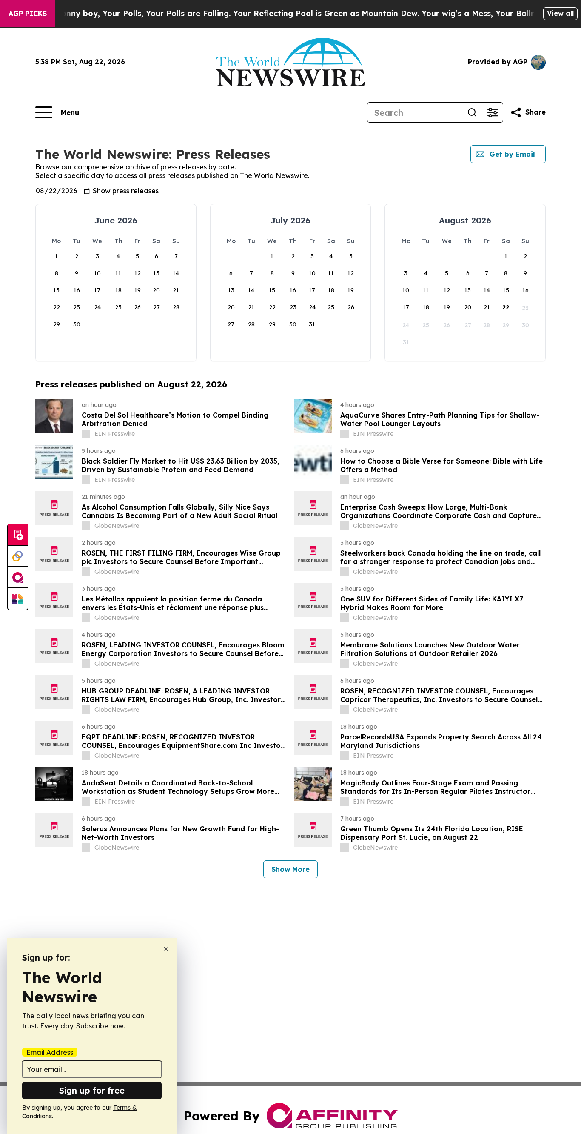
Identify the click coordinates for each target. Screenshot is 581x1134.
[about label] (86, 434)
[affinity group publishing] (18, 577)
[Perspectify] (18, 556)
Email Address (49, 1052)
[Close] (166, 949)
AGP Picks (28, 13)
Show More (290, 869)
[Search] (472, 112)
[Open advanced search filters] (492, 112)
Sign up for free (92, 1090)
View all (560, 13)
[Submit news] (18, 535)
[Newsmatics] (18, 599)
